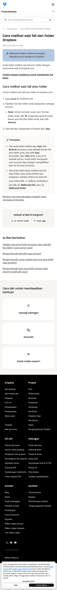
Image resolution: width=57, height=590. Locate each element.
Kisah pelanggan (12, 501)
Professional (33, 393)
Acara (7, 497)
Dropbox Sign (34, 416)
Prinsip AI (32, 467)
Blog (7, 492)
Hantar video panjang (14, 449)
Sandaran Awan (12, 463)
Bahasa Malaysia (12, 558)
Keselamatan (11, 411)
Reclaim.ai (33, 420)
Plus (30, 389)
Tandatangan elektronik (15, 472)
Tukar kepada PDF (13, 476)
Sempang (32, 407)
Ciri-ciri (8, 402)
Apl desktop (10, 389)
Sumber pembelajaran (38, 476)
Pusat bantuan (9, 11)
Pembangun (10, 510)
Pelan (31, 425)
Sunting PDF (10, 467)
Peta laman (33, 472)
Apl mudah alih (12, 393)
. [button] (25, 198)
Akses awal (10, 416)
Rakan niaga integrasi (14, 528)
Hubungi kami (34, 449)
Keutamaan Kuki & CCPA (39, 463)
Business (32, 398)
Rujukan (8, 519)
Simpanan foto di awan (15, 454)
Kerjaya (31, 497)
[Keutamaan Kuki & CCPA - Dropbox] (28, 575)
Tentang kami (34, 492)
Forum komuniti (12, 515)
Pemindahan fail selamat (16, 459)
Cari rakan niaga (12, 532)
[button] (5, 19)
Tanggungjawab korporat (39, 506)
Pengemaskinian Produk (39, 429)
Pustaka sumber (12, 506)
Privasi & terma (35, 454)
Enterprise (33, 402)
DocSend (32, 411)
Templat (8, 425)
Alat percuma (11, 429)
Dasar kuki (33, 459)
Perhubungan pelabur (38, 501)
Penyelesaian (11, 407)
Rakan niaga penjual (14, 524)
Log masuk (10, 98)
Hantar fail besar (12, 445)
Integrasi (9, 398)
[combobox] (28, 19)
